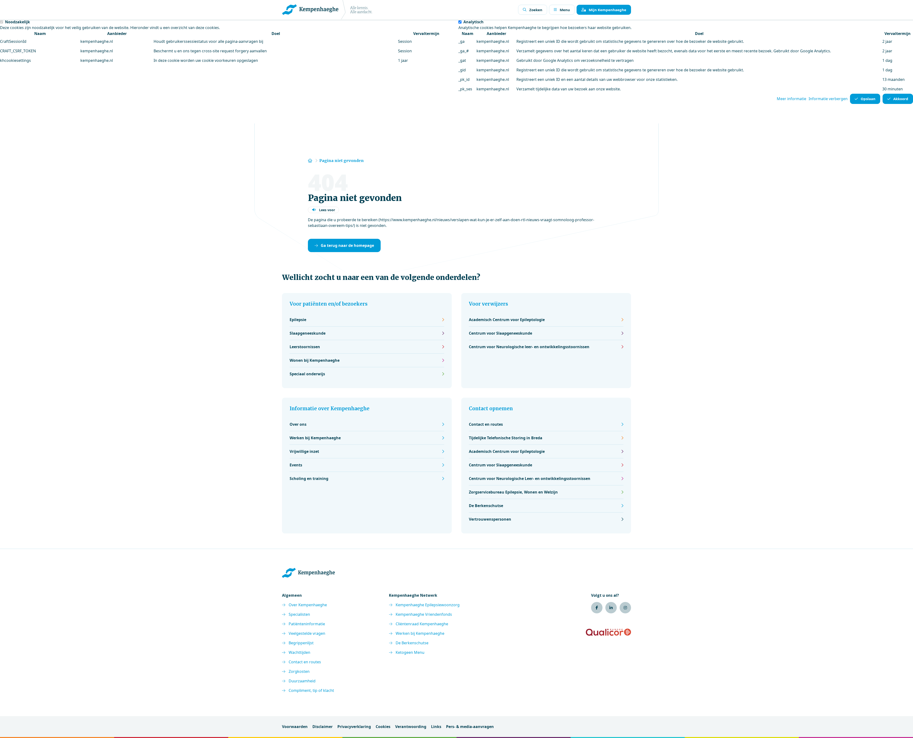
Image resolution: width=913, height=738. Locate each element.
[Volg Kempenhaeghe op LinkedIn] (611, 607)
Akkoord (900, 98)
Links (436, 726)
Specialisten (299, 614)
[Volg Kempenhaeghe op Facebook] (596, 607)
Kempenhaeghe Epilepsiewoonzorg (428, 604)
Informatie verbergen (828, 98)
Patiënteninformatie (307, 623)
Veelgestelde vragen (307, 633)
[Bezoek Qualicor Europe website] (608, 632)
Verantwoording (410, 726)
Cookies (383, 726)
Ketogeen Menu (410, 652)
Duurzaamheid (302, 681)
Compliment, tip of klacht (311, 690)
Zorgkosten (299, 671)
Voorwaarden (295, 726)
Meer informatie (791, 98)
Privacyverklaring (354, 726)
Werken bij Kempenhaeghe (420, 633)
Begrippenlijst (301, 642)
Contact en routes (305, 662)
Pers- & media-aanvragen (470, 726)
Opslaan (868, 98)
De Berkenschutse (412, 642)
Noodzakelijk (17, 21)
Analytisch (473, 21)
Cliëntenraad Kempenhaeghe (422, 623)
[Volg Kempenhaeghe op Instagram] (625, 607)
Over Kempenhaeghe (308, 604)
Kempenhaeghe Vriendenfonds (424, 614)
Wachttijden (299, 652)
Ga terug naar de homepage (347, 245)
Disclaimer (322, 726)
